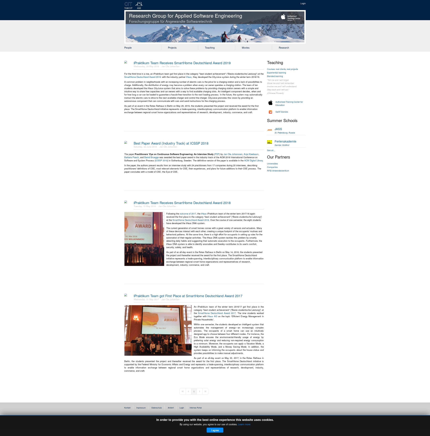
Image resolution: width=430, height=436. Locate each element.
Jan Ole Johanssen (233, 154)
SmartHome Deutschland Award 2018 (191, 220)
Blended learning (275, 76)
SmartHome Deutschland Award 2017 (217, 313)
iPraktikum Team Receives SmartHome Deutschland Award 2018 (182, 202)
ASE (139, 8)
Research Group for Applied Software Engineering (185, 18)
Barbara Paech (131, 157)
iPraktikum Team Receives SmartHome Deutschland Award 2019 (182, 62)
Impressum (141, 407)
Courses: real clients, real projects (282, 69)
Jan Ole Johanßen (170, 66)
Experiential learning (276, 72)
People (128, 47)
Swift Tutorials (281, 111)
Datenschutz (157, 407)
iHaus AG (212, 316)
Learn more (244, 424)
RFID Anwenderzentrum (278, 170)
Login (303, 3)
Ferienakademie (285, 142)
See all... (271, 150)
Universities (272, 163)
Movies (245, 47)
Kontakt (127, 407)
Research (284, 47)
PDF (217, 154)
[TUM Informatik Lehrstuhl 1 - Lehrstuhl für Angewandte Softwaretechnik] (139, 4)
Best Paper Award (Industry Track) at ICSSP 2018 (171, 143)
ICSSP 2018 (161, 160)
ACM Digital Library (253, 160)
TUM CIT (128, 8)
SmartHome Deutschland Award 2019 (142, 76)
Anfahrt (171, 407)
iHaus (189, 76)
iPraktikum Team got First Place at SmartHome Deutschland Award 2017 (188, 295)
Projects (172, 47)
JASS (285, 130)
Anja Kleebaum (251, 154)
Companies (272, 167)
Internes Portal (196, 407)
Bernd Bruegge (151, 157)
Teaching (210, 47)
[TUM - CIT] (128, 4)
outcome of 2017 (188, 213)
